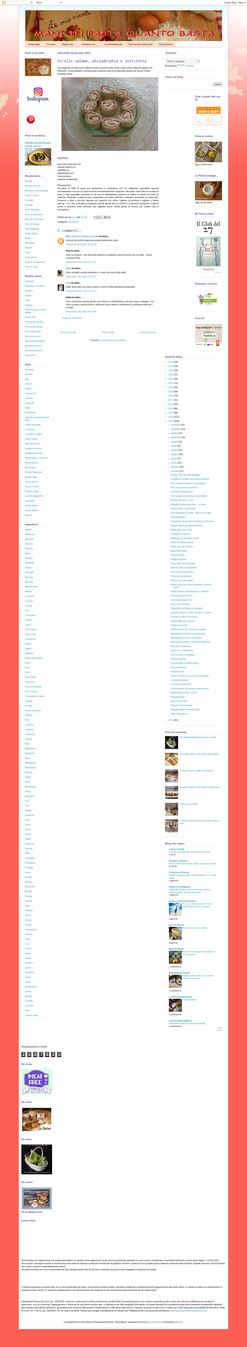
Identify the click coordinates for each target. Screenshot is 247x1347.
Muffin (28, 238)
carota (28, 991)
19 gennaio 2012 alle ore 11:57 (81, 276)
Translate (189, 66)
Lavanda (29, 729)
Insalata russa (177, 671)
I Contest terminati (113, 44)
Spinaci (28, 920)
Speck (28, 915)
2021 (171, 383)
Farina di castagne (34, 658)
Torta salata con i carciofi (183, 621)
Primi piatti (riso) (33, 331)
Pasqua (29, 305)
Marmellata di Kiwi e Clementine (186, 638)
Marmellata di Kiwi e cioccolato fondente (190, 642)
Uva (27, 944)
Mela (27, 758)
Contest (29, 398)
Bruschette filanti (179, 551)
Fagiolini (29, 653)
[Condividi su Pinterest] (109, 217)
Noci (27, 801)
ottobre (174, 433)
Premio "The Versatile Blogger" (186, 475)
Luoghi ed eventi (33, 448)
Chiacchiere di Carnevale (183, 563)
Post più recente (68, 332)
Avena (28, 567)
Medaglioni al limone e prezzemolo (188, 633)
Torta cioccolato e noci (181, 600)
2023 (171, 374)
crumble (29, 1001)
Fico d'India (30, 677)
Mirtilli (28, 777)
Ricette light (31, 477)
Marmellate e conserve (36, 458)
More (27, 782)
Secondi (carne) (33, 336)
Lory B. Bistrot (176, 925)
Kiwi (27, 720)
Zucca (28, 967)
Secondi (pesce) (33, 345)
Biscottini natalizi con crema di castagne (199, 754)
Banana (29, 582)
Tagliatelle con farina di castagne (187, 608)
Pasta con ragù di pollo (182, 546)
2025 (171, 366)
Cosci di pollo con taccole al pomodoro (190, 688)
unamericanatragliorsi (180, 1020)
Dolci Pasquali (32, 209)
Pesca (28, 825)
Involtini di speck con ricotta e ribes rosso (200, 787)
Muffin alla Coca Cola (181, 530)
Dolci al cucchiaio (33, 214)
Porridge (29, 867)
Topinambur (31, 929)
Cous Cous (30, 634)
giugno (174, 450)
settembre (176, 437)
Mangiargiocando (33, 453)
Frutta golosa (31, 233)
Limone (28, 739)
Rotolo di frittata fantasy (182, 542)
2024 (171, 370)
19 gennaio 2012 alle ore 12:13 (81, 291)
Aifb (27, 379)
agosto (174, 441)
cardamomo (31, 986)
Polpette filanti (177, 697)
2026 (171, 362)
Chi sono (50, 44)
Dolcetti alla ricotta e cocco (184, 692)
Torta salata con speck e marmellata (188, 483)
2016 (171, 404)
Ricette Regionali (33, 472)
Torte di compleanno (35, 262)
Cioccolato (30, 615)
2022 (171, 379)
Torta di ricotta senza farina (195, 928)
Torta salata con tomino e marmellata (189, 496)
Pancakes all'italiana (181, 646)
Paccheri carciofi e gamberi (184, 487)
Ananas (29, 544)
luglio (174, 446)
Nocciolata (30, 467)
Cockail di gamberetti (181, 684)
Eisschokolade (189, 1000)
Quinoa (28, 882)
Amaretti (29, 539)
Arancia (29, 558)
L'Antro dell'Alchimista (180, 997)
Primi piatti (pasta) (34, 327)
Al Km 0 (29, 384)
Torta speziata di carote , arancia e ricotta (191, 513)
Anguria (29, 548)
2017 (171, 400)
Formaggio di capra (34, 696)
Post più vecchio (148, 332)
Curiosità (29, 403)
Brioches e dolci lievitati (36, 190)
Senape (29, 910)
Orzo (27, 805)
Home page (34, 44)
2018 (171, 395)
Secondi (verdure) (34, 350)
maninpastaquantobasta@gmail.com (188, 1310)
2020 (171, 387)
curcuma (29, 1006)
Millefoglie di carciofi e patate (185, 538)
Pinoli (28, 834)
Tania (68, 268)
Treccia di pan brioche (181, 595)
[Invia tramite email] (95, 217)
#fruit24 (28, 374)
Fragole (29, 701)
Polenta (29, 848)
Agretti (28, 529)
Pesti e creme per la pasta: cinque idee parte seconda (192, 864)
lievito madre (31, 505)
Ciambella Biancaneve (182, 491)
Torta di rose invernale (181, 705)
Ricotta (28, 891)
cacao (28, 977)
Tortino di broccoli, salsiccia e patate (188, 629)
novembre (176, 429)
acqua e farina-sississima (182, 901)
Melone (28, 772)
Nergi (27, 791)
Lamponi (29, 725)
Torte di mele (31, 267)
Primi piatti (30, 317)
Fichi (27, 672)
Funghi (28, 705)
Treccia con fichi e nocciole (184, 616)
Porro (27, 872)
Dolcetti (28, 205)
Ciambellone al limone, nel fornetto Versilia (187, 1023)
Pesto (28, 829)
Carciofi (29, 601)
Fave (27, 667)
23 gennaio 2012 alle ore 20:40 (81, 311)
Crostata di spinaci (180, 680)
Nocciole (29, 796)
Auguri (28, 388)
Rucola (28, 896)
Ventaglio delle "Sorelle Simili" (185, 709)
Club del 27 (30, 393)
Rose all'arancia (178, 667)
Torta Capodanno (179, 714)
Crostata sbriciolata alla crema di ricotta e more (189, 852)
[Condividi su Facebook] (105, 217)
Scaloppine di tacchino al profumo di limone (192, 521)
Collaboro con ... (89, 44)
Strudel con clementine (182, 650)
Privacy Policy (166, 44)
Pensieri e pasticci (178, 861)
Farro (27, 663)
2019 (171, 391)
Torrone (29, 934)
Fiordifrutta (30, 412)
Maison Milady (176, 949)
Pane (27, 300)
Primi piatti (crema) (34, 322)
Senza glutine (32, 482)
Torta (27, 252)
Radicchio (30, 886)
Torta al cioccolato (189, 804)
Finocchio (30, 682)
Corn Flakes (31, 629)
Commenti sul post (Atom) (113, 340)
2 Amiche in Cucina (179, 872)
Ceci (27, 610)
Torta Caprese (177, 555)
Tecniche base (32, 486)
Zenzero (29, 963)
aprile (174, 458)
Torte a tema (31, 257)
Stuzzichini (73, 222)
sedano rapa (31, 1015)
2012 (171, 421)
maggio (175, 454)
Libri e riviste (31, 439)
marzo (174, 463)
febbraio (175, 467)
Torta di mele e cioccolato (183, 508)
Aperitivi (29, 291)
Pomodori (30, 858)
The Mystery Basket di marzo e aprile (198, 737)
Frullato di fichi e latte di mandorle (196, 770)
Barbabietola (31, 586)
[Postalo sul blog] (99, 217)
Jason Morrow (155, 1322)
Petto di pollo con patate (182, 655)
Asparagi (29, 563)
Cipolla (28, 620)
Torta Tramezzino (179, 701)
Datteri (28, 644)
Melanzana (30, 767)
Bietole (28, 591)
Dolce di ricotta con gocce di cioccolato (190, 676)
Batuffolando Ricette (179, 973)
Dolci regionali (32, 229)
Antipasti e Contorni (34, 286)
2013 (171, 417)
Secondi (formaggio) (35, 341)
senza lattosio (32, 510)
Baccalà (29, 577)
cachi (27, 982)
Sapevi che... (68, 44)
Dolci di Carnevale (34, 219)
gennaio (175, 471)
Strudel (28, 247)
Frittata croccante (179, 625)
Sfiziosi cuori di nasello (182, 580)
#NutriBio (29, 369)
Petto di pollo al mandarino (184, 567)
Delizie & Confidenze (179, 887)
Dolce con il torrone (180, 604)
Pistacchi (29, 844)
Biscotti (28, 181)
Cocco (28, 625)
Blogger (179, 1322)
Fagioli (28, 648)
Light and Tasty (32, 443)
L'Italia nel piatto (33, 424)
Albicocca (30, 534)
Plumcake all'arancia (181, 576)
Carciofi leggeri (178, 517)
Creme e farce (32, 195)
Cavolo (28, 605)
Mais (27, 744)
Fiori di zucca (31, 691)
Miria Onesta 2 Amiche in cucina (82, 236)
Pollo (27, 853)
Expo (27, 408)
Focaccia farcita (178, 659)
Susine (28, 925)
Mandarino (30, 748)
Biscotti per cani (33, 186)
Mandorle (29, 753)
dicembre (176, 424)
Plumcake (30, 243)
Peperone (30, 815)
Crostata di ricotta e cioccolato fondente (190, 479)
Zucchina (29, 972)
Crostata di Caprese (180, 534)
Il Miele (28, 715)
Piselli (28, 839)
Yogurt (28, 958)
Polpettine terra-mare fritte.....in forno (188, 504)
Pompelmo (30, 863)
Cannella (29, 596)
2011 (171, 720)
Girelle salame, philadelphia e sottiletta (190, 591)
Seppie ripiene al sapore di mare (187, 525)
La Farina (29, 429)
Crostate (29, 200)
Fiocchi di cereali (33, 686)
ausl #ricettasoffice (34, 496)
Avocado (29, 572)
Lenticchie (30, 734)
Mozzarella (30, 786)
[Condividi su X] (102, 217)
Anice (28, 553)
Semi (27, 906)
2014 (171, 412)
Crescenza (30, 639)
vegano (28, 515)
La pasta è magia (33, 434)
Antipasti (29, 281)
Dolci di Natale (32, 224)
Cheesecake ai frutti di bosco (185, 663)
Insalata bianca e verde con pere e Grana (191, 612)
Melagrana (30, 763)
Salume (29, 901)
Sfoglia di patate (178, 559)
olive (27, 1010)
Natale (28, 295)
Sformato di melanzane (182, 572)
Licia (74, 217)
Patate (28, 810)
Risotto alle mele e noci (182, 500)
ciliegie (28, 996)
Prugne (28, 877)
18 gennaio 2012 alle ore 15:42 (81, 244)
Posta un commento (72, 318)
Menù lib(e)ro (31, 463)
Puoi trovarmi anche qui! (140, 44)
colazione (30, 501)
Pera (27, 820)
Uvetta (28, 948)
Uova (27, 939)
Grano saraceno (33, 710)
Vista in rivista (32, 491)
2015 (171, 408)
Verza (28, 953)
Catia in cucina (176, 849)
